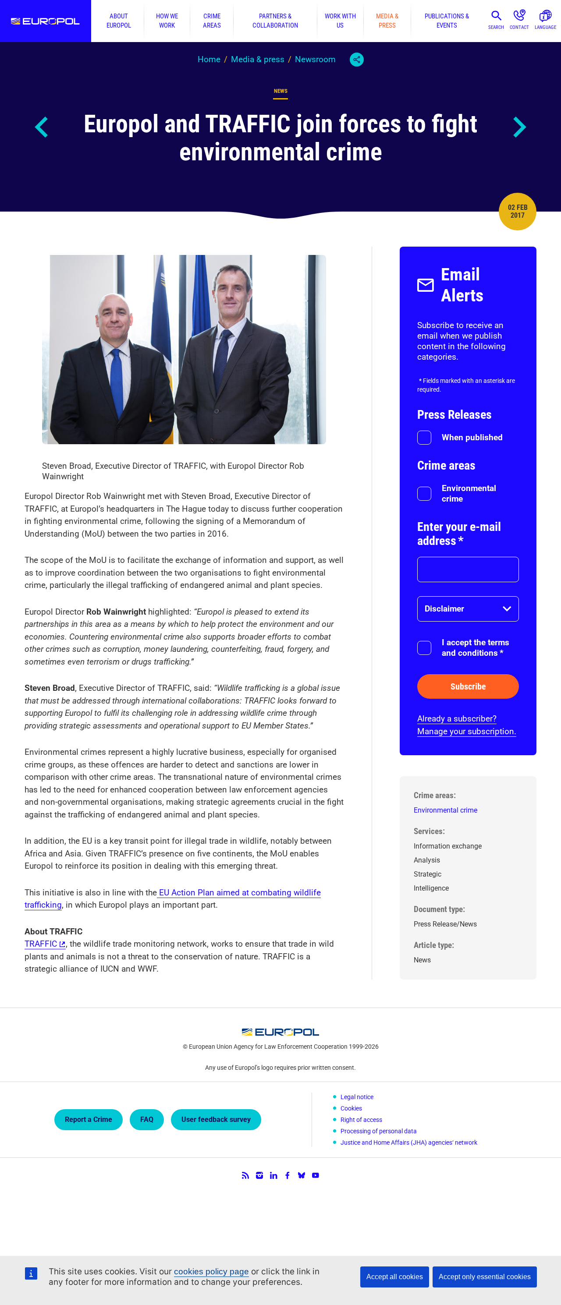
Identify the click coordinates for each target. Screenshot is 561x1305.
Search (496, 27)
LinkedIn (273, 1175)
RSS (245, 1175)
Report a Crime (88, 1119)
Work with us (340, 20)
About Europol (119, 20)
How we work (167, 20)
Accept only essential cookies (485, 1276)
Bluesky (302, 1175)
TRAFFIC (41, 944)
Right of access (361, 1119)
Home (209, 59)
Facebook (287, 1175)
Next (518, 127)
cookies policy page (211, 1271)
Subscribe (468, 686)
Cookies (351, 1108)
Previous (42, 127)
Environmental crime (469, 493)
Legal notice (357, 1096)
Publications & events (447, 20)
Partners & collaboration (275, 20)
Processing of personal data (379, 1131)
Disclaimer (444, 609)
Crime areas (212, 20)
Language (545, 27)
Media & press (387, 20)
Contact (519, 27)
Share (357, 60)
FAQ (146, 1119)
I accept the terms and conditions (475, 647)
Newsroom (315, 59)
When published (472, 437)
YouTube (316, 1175)
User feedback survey (216, 1119)
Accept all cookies (394, 1276)
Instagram (259, 1175)
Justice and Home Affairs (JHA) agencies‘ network (409, 1142)
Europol (45, 21)
